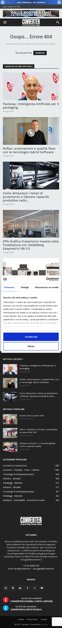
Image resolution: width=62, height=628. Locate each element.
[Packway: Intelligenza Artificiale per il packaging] (31, 86)
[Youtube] (42, 588)
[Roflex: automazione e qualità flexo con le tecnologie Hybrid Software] (31, 131)
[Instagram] (6, 588)
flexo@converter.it (22, 568)
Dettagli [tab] (25, 287)
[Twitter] (34, 588)
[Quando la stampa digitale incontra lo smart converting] (31, 272)
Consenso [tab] (9, 287)
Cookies (20, 619)
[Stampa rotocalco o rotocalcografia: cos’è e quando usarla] (10, 447)
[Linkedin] (20, 588)
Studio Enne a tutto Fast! (32, 415)
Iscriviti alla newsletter (31, 599)
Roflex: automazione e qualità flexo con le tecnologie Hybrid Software (29, 150)
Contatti (44, 619)
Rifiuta (31, 346)
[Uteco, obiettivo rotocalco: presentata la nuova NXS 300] (10, 433)
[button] (5, 22)
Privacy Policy (32, 619)
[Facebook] (27, 588)
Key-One (44, 624)
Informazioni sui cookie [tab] (47, 287)
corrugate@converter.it (43, 568)
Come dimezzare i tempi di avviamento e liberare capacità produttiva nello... (26, 196)
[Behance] (13, 588)
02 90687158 (33, 565)
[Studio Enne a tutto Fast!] (10, 419)
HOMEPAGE (40, 53)
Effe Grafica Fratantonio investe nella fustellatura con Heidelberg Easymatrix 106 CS (31, 245)
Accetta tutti (31, 337)
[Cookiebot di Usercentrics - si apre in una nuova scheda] (46, 279)
